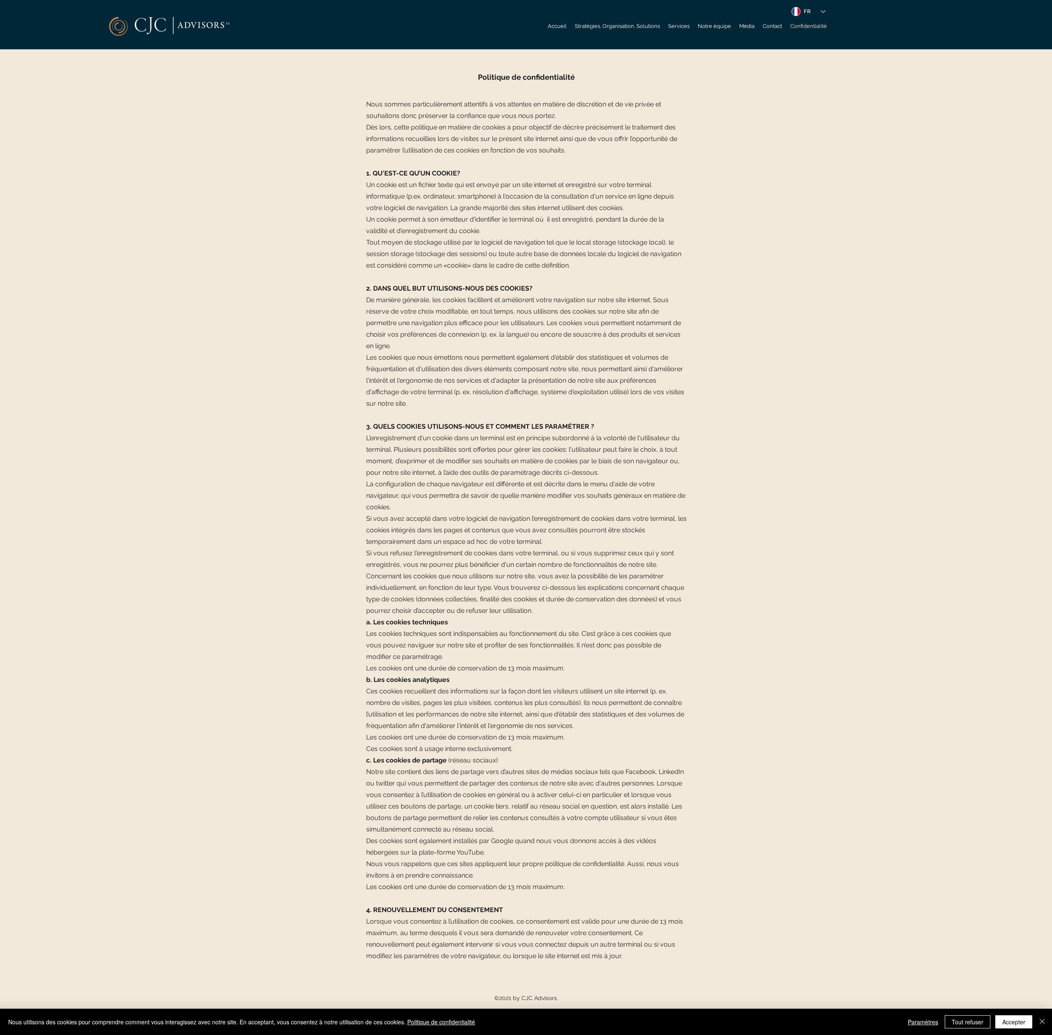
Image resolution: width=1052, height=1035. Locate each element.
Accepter (1013, 1022)
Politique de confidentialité (441, 1022)
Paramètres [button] (923, 1022)
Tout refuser (967, 1022)
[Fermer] (1042, 1021)
